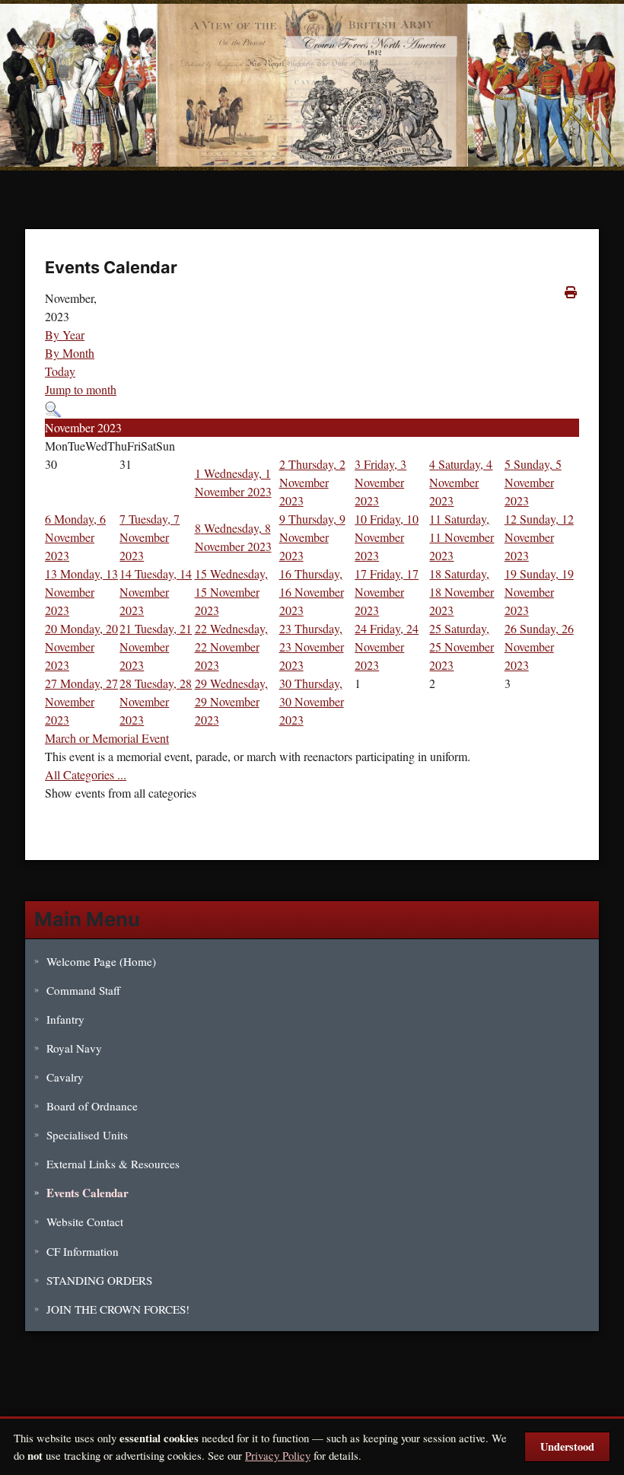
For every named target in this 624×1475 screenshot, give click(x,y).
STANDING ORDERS (99, 1280)
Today (60, 371)
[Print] (572, 292)
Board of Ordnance (92, 1105)
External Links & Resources (113, 1163)
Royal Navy (74, 1048)
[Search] (53, 408)
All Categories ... (85, 774)
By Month (69, 353)
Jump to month (80, 389)
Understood (567, 1446)
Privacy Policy (277, 1455)
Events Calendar (87, 1192)
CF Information (82, 1251)
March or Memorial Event (107, 738)
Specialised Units (87, 1134)
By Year (64, 334)
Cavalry (65, 1077)
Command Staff (83, 990)
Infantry (65, 1019)
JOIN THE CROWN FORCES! (117, 1309)
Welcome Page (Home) (101, 961)
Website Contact (84, 1221)
